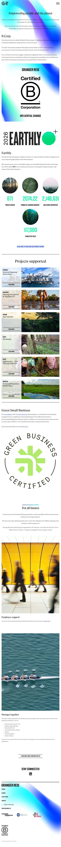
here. (26, 427)
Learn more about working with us (30, 756)
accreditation (8, 414)
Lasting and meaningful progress (30, 505)
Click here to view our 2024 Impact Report (30, 246)
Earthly (16, 157)
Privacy (3, 789)
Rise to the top (9, 804)
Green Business (22, 414)
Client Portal (5, 797)
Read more (11, 284)
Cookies (3, 793)
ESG (30, 10)
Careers (46, 621)
